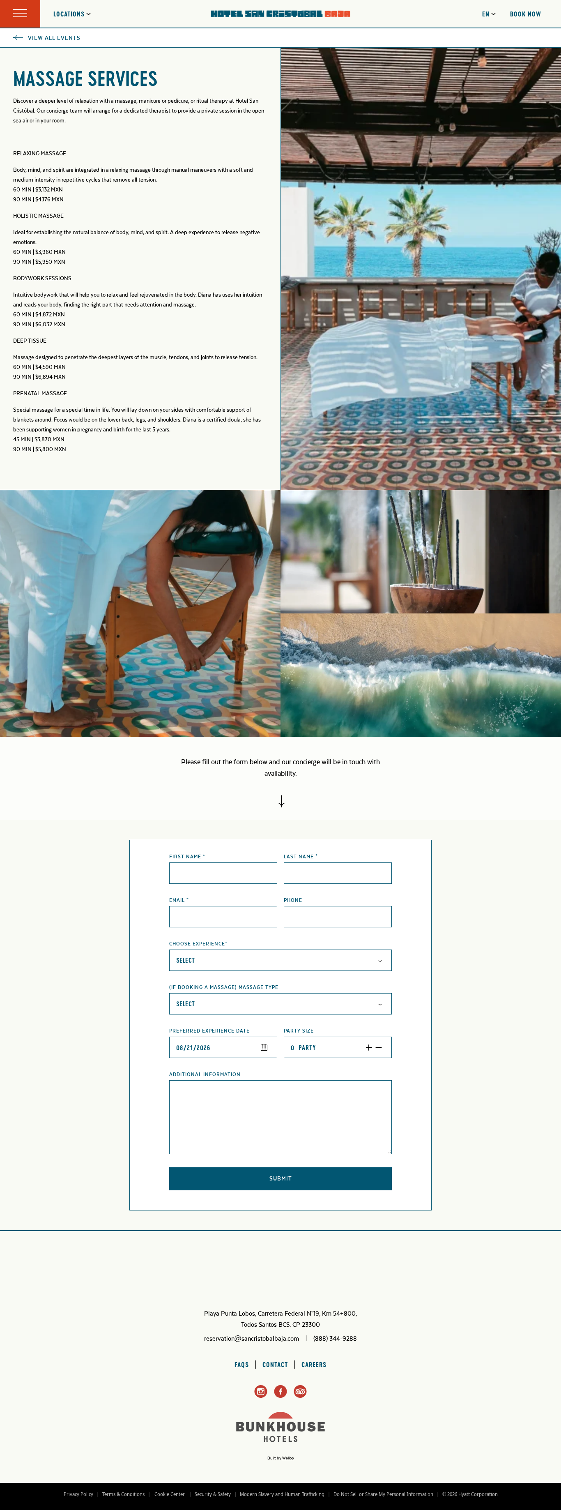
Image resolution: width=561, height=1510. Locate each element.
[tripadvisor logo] (300, 1396)
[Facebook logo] (280, 1396)
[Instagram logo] (260, 1396)
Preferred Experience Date (209, 1031)
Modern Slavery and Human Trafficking (282, 1494)
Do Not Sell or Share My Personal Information (383, 1494)
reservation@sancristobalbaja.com (251, 1338)
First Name (187, 857)
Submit (297, 1181)
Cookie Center (169, 1494)
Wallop (288, 1458)
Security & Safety (213, 1494)
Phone (293, 900)
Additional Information (205, 1074)
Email (179, 900)
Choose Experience (198, 944)
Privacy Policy (78, 1494)
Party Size (299, 1031)
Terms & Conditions (123, 1494)
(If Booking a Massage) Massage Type (223, 987)
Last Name (301, 857)
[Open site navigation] (20, 14)
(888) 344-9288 (335, 1338)
